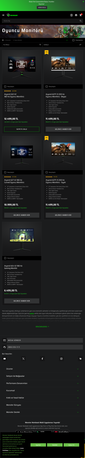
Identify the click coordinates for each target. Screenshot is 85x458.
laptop (32, 313)
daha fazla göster (41, 326)
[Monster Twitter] (23, 358)
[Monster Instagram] (61, 358)
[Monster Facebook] (42, 358)
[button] (4, 15)
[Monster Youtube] (4, 358)
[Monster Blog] (80, 358)
